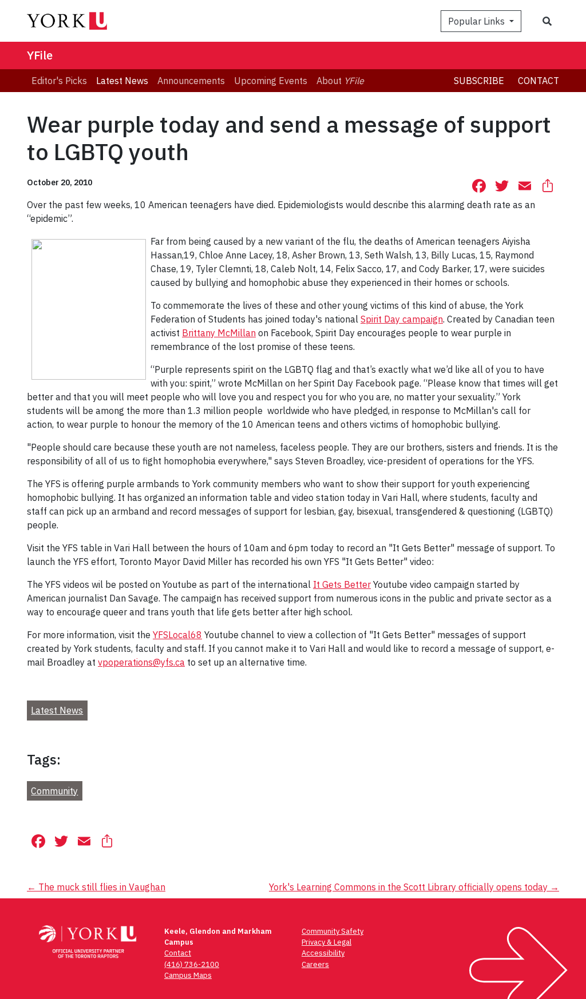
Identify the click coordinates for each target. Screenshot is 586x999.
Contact (538, 80)
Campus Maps (188, 975)
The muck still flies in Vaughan (96, 887)
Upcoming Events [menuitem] (270, 80)
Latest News (57, 710)
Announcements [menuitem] (191, 80)
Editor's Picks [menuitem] (59, 80)
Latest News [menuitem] (122, 80)
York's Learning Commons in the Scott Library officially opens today (414, 887)
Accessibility (323, 953)
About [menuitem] (340, 80)
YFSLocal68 (177, 634)
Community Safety (332, 931)
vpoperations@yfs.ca (141, 662)
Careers (315, 964)
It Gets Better (342, 584)
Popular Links (477, 21)
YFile (40, 55)
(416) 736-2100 (191, 964)
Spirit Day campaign (402, 319)
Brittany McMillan (219, 333)
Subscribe (479, 80)
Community (54, 791)
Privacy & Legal (326, 942)
